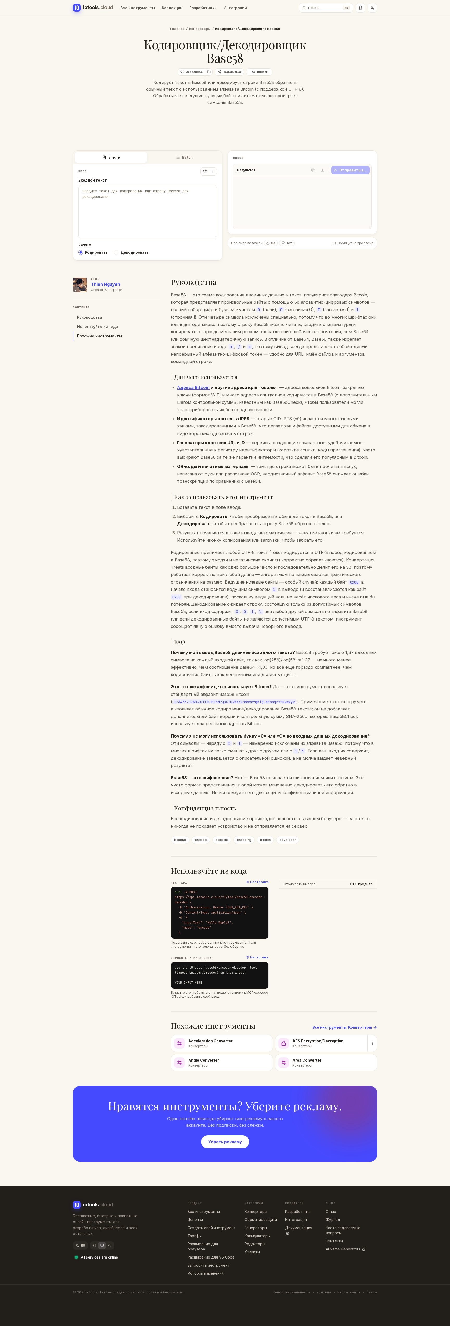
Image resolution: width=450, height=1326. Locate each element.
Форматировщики (261, 1219)
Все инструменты (137, 7)
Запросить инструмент (209, 1265)
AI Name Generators (343, 1249)
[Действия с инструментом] (213, 171)
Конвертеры (200, 29)
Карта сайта (349, 1292)
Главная (177, 29)
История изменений (206, 1273)
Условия (324, 1292)
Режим (84, 245)
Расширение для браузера (203, 1246)
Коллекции (172, 7)
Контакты (334, 1241)
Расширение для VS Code (211, 1257)
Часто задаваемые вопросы (343, 1230)
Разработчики (203, 7)
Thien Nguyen (105, 284)
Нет (289, 243)
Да (273, 243)
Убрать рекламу (225, 1141)
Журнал (333, 1219)
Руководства (89, 317)
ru (83, 1245)
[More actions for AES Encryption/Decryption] (372, 1043)
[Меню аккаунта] (372, 8)
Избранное (194, 72)
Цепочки (195, 1219)
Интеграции (235, 7)
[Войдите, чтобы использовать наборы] (209, 72)
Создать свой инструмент (212, 1227)
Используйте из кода (97, 326)
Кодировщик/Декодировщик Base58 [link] (247, 29)
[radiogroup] (147, 252)
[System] (102, 1245)
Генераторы (256, 1227)
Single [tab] (114, 157)
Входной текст (92, 180)
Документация (298, 1227)
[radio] (80, 252)
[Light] (94, 1245)
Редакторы (255, 1244)
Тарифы (194, 1236)
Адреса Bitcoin (193, 387)
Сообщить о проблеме (356, 243)
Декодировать (134, 252)
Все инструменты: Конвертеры (342, 1027)
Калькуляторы (257, 1236)
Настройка (259, 882)
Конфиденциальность (291, 1292)
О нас (331, 1211)
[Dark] (110, 1245)
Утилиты (252, 1252)
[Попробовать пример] (204, 171)
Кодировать (96, 252)
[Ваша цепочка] (360, 8)
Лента (372, 1292)
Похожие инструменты (99, 336)
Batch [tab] (187, 157)
